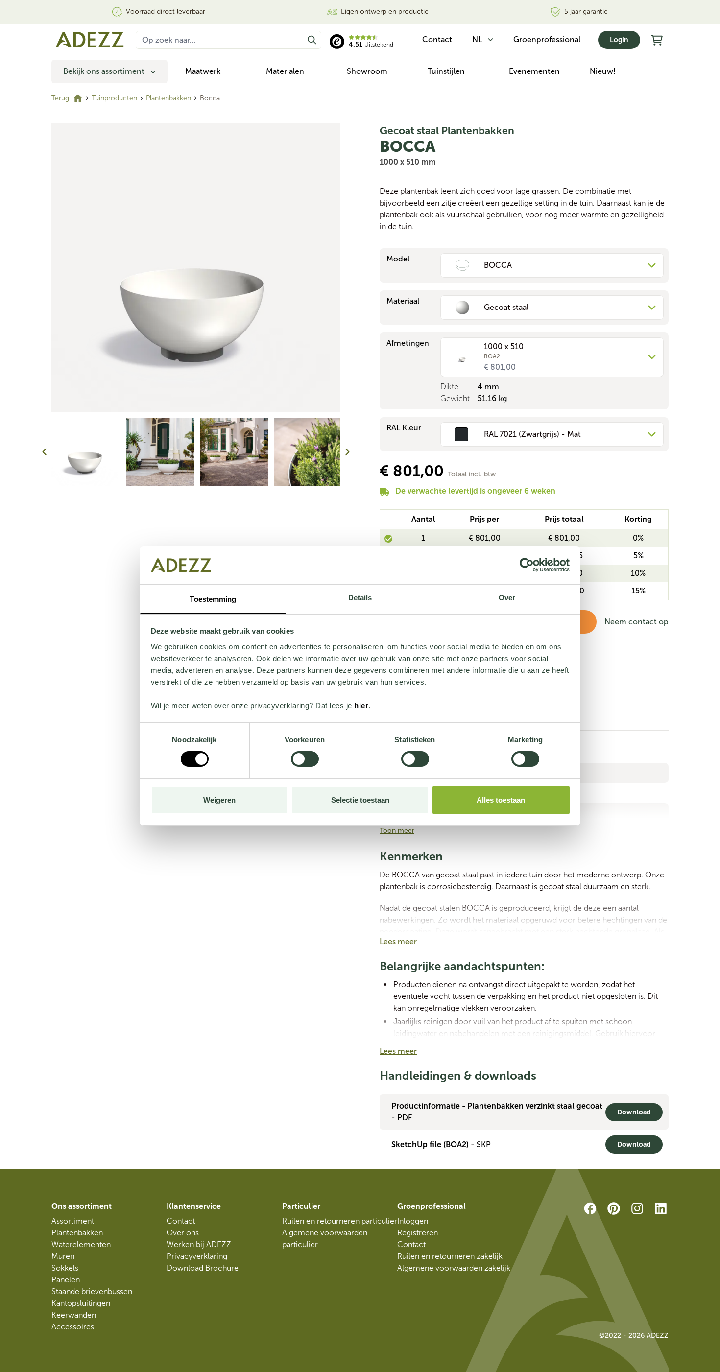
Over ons (183, 1232)
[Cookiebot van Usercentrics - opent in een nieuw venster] (527, 565)
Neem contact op (636, 621)
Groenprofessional (546, 39)
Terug (60, 98)
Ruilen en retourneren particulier (339, 1221)
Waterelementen (81, 1244)
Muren (62, 1256)
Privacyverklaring (197, 1256)
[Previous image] (44, 452)
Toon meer (397, 831)
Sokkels (64, 1268)
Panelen (65, 1279)
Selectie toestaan (360, 800)
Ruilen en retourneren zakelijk (450, 1256)
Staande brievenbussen (91, 1291)
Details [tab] (360, 597)
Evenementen (534, 71)
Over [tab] (507, 597)
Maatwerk (202, 71)
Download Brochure (203, 1268)
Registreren (417, 1232)
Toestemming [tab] (213, 599)
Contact (181, 1221)
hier (361, 705)
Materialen (285, 71)
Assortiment (72, 1221)
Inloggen (412, 1221)
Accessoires (72, 1326)
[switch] (305, 759)
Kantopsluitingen (80, 1303)
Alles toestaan (501, 800)
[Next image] (347, 452)
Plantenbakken (168, 98)
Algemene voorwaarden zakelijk (453, 1268)
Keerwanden (73, 1315)
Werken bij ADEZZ (199, 1244)
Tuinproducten (114, 98)
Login (619, 40)
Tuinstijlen (446, 71)
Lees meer (398, 941)
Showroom (367, 71)
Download (634, 1112)
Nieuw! (603, 71)
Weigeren (219, 800)
